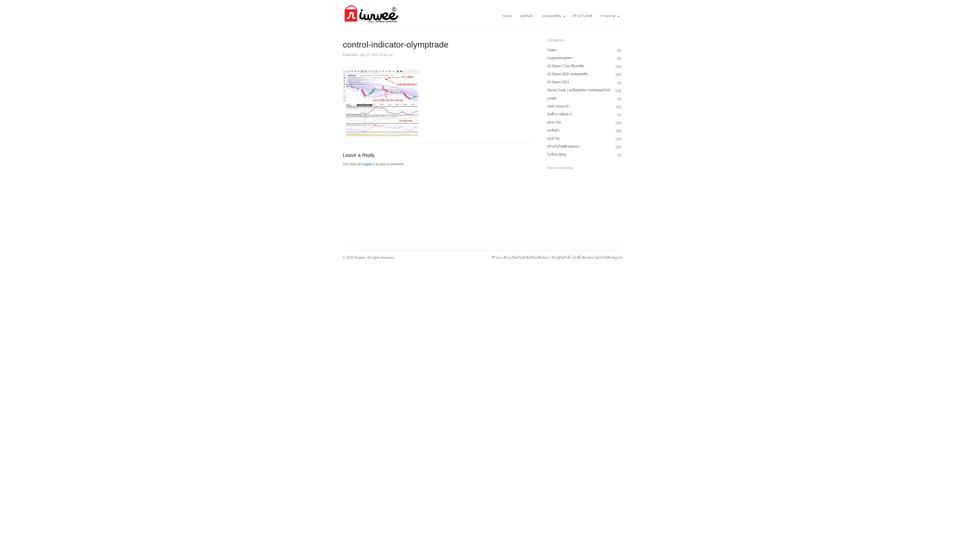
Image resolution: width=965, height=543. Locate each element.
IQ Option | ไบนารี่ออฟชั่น (565, 66)
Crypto (552, 50)
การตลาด (607, 16)
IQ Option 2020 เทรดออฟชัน (567, 74)
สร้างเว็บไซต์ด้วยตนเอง (563, 146)
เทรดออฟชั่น (551, 16)
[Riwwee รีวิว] (371, 15)
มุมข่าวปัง (554, 122)
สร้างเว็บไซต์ (582, 16)
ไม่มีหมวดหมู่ (556, 154)
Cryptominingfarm (560, 58)
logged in (368, 164)
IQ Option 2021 (558, 82)
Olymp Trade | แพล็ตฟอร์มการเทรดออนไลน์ (578, 90)
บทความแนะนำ (558, 106)
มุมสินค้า (527, 16)
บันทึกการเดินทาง (559, 114)
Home (507, 16)
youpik (552, 98)
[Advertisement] (584, 206)
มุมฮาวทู (553, 138)
